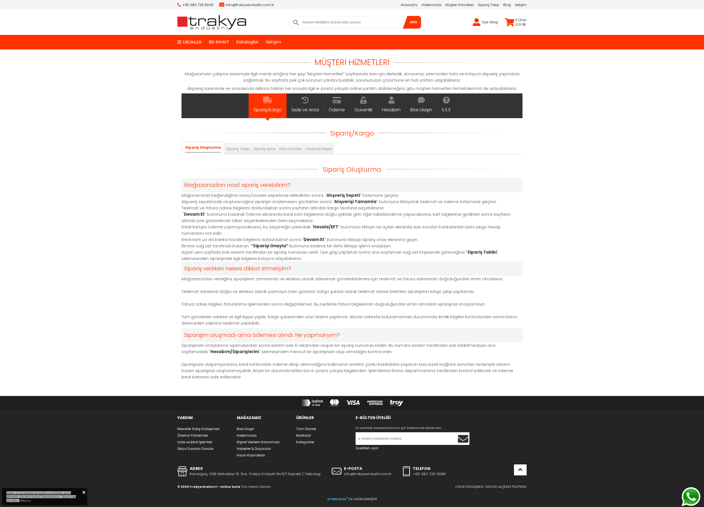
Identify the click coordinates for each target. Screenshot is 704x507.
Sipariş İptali (265, 148)
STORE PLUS (337, 499)
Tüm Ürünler (306, 428)
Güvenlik (363, 110)
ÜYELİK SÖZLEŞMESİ (469, 486)
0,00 (519, 24)
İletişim (521, 4)
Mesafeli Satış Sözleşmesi (198, 428)
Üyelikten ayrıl (367, 448)
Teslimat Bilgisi (319, 148)
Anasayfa (409, 4)
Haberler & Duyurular (254, 448)
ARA (413, 22)
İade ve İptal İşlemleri (194, 442)
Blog (507, 4)
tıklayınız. (25, 500)
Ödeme (337, 110)
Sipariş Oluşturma (203, 147)
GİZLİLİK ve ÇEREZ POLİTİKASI (506, 486)
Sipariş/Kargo (267, 110)
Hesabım (391, 110)
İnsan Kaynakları (251, 455)
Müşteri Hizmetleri (460, 4)
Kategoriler (305, 442)
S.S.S (446, 110)
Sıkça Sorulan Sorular (195, 448)
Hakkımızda (431, 4)
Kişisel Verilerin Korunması (258, 442)
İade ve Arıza (305, 110)
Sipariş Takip (488, 4)
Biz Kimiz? (219, 42)
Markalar (303, 435)
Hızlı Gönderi (290, 148)
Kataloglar (247, 42)
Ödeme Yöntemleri (192, 435)
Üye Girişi (490, 22)
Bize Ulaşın (421, 110)
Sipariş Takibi (238, 148)
